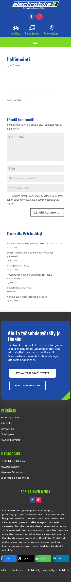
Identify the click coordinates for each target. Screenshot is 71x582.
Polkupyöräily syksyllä (19, 287)
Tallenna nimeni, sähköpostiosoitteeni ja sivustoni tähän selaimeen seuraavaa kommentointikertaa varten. (35, 200)
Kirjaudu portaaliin (10, 417)
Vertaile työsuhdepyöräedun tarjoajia (27, 296)
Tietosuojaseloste (10, 466)
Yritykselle (6, 423)
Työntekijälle (7, 428)
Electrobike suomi (27, 385)
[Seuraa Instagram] (39, 16)
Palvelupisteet (51, 33)
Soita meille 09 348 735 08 (15, 477)
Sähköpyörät (8, 434)
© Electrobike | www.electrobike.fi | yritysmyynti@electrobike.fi (35, 570)
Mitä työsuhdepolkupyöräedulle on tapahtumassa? (34, 243)
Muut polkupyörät (10, 439)
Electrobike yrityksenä (13, 461)
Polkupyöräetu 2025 (18, 265)
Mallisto (16, 33)
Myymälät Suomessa (12, 472)
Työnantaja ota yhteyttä (32, 373)
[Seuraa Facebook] (31, 16)
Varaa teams (32, 33)
